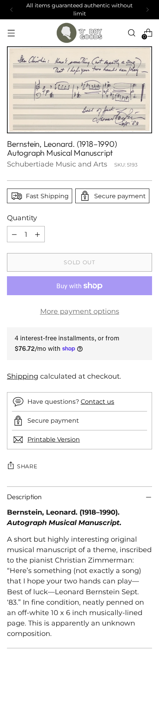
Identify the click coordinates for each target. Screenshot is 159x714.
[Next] (147, 9)
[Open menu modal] (11, 33)
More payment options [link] (79, 311)
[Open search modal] (131, 33)
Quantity (22, 217)
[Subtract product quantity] (14, 234)
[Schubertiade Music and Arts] (79, 32)
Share (27, 466)
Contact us (97, 401)
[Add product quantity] (37, 234)
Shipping (22, 376)
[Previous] (11, 9)
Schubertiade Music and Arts (57, 164)
